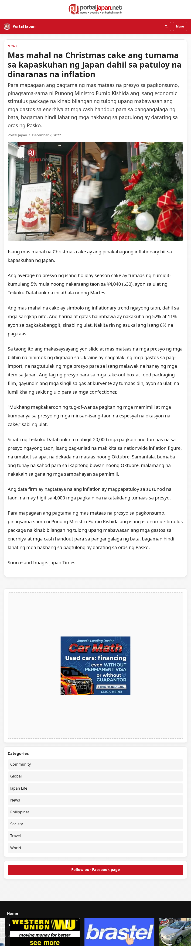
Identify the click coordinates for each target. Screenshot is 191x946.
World (15, 847)
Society (16, 823)
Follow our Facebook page (95, 869)
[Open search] (166, 26)
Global (16, 776)
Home (12, 913)
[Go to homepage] (95, 9)
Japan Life (18, 788)
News (12, 46)
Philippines (20, 812)
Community (20, 764)
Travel (15, 835)
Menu (180, 26)
